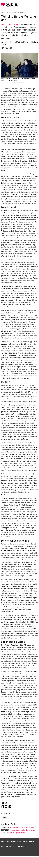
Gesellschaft (12, 12)
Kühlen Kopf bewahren (13, 832)
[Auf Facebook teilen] (3, 806)
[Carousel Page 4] (19, 82)
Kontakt (5, 842)
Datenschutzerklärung (12, 846)
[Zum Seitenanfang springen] (32, 851)
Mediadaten (28, 842)
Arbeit (4, 817)
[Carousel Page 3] (17, 82)
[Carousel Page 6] (23, 82)
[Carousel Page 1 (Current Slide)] (14, 82)
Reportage (21, 12)
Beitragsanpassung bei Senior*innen (18, 830)
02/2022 (4, 12)
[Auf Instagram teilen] (10, 806)
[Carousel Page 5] (21, 82)
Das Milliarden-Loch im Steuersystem (18, 827)
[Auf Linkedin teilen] (6, 806)
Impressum (16, 842)
